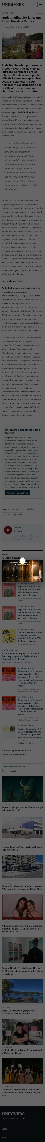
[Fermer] (23, 561)
